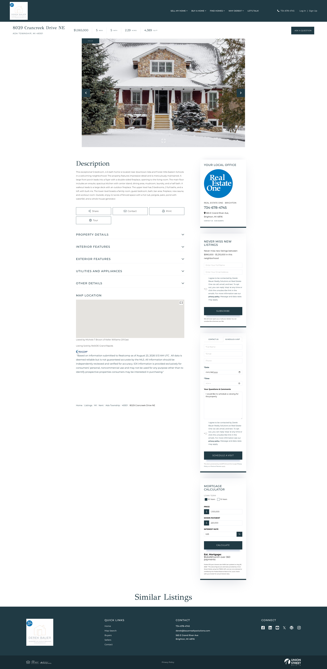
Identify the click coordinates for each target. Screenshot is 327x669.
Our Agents (219, 221)
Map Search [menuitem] (111, 631)
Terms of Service (216, 466)
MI (95, 405)
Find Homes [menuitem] (216, 11)
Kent (101, 405)
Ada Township (113, 405)
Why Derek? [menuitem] (235, 11)
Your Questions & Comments (217, 389)
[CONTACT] (302, 30)
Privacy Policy (168, 662)
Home (79, 405)
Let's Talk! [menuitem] (253, 11)
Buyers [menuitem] (108, 635)
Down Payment (212, 518)
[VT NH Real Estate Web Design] (292, 662)
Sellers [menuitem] (108, 640)
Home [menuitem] (108, 626)
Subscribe (223, 311)
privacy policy (214, 297)
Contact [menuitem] (109, 644)
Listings (88, 405)
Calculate (223, 545)
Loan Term (210, 495)
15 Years (223, 499)
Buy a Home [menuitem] (197, 11)
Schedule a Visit (232, 339)
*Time (206, 378)
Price (207, 507)
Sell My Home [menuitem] (178, 11)
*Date (206, 367)
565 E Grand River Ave (187, 637)
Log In (303, 11)
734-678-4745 (287, 11)
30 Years (211, 499)
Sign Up (313, 11)
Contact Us (208, 221)
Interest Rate (211, 529)
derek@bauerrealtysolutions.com (193, 631)
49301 (125, 405)
